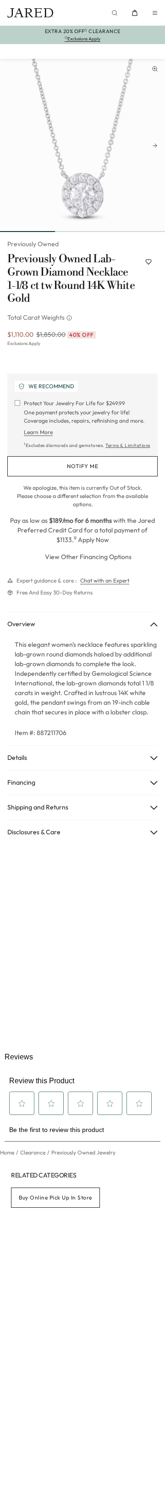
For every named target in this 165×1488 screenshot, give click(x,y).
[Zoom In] (155, 69)
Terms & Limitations (127, 445)
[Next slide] (155, 146)
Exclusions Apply (23, 343)
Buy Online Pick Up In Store (55, 1197)
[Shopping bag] (135, 13)
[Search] (114, 13)
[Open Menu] (155, 13)
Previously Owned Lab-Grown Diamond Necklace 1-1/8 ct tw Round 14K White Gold (71, 279)
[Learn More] (70, 318)
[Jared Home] (30, 13)
